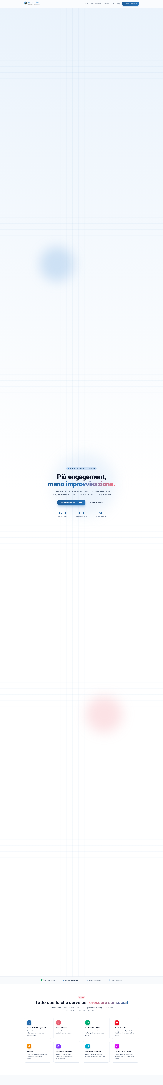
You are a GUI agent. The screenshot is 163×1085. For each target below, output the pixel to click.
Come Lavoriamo (96, 4)
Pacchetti (106, 4)
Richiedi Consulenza (130, 4)
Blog (118, 4)
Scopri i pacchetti (96, 502)
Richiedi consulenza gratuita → (71, 502)
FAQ (113, 4)
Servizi (86, 4)
